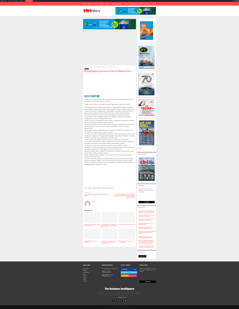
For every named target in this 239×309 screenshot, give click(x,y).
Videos (147, 3)
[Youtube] (125, 300)
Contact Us (21, 0)
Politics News (86, 272)
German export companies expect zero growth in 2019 (92, 225)
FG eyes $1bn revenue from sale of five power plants (96, 194)
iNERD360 (135, 307)
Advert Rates (15, 0)
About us (10, 0)
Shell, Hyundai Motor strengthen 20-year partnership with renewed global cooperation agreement (146, 242)
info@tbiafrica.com (122, 297)
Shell (140, 148)
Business (85, 270)
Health (141, 3)
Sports (95, 3)
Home (84, 3)
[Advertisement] (109, 85)
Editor (93, 201)
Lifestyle (85, 275)
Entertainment (133, 3)
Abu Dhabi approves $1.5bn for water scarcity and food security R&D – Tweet (109, 225)
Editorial (126, 3)
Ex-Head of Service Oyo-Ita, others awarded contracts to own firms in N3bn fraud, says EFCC (124, 195)
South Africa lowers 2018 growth (126, 224)
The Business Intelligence (119, 289)
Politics (89, 3)
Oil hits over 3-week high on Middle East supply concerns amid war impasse (146, 232)
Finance (107, 3)
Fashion (84, 279)
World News (86, 68)
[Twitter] (117, 300)
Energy (101, 3)
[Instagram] (121, 300)
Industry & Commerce (117, 3)
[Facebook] (113, 300)
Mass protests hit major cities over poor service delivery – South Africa (109, 242)
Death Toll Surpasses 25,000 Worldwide (90, 241)
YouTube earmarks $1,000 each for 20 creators (126, 241)
